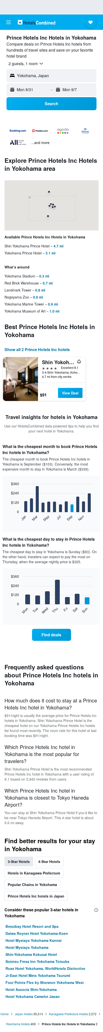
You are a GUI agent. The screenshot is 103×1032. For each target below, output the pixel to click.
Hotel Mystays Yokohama (27, 947)
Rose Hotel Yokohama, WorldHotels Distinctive (45, 968)
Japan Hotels (24, 1014)
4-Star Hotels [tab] (49, 861)
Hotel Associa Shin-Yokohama (31, 989)
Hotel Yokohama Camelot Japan (33, 996)
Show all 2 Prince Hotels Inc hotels (37, 349)
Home (4, 1014)
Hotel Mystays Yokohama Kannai (34, 940)
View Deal (70, 392)
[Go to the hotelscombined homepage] (36, 22)
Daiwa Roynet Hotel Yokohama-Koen (37, 933)
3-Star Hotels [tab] (19, 861)
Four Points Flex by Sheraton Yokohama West (45, 982)
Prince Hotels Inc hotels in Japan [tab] (36, 896)
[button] (8, 22)
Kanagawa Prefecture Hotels (68, 1014)
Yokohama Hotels (18, 1024)
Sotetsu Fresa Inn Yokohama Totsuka (37, 961)
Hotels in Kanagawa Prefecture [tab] (34, 872)
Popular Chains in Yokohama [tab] (32, 884)
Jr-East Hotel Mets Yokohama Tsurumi (38, 975)
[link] (51, 635)
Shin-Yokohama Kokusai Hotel (31, 954)
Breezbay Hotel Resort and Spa (32, 926)
